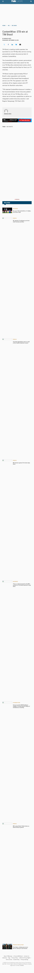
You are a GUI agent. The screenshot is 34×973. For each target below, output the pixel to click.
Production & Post (18, 944)
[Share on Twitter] (4, 45)
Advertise (4, 957)
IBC (9, 25)
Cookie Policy (16, 959)
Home (3, 25)
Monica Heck (7, 38)
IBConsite (9, 126)
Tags (9, 957)
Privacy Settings (24, 959)
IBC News (14, 25)
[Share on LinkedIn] (12, 45)
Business (15, 208)
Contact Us (26, 956)
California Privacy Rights (24, 957)
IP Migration (16, 702)
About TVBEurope (8, 956)
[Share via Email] (20, 45)
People (15, 218)
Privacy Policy (14, 957)
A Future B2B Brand (18, 956)
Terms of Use (9, 959)
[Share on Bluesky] (16, 45)
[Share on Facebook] (8, 45)
